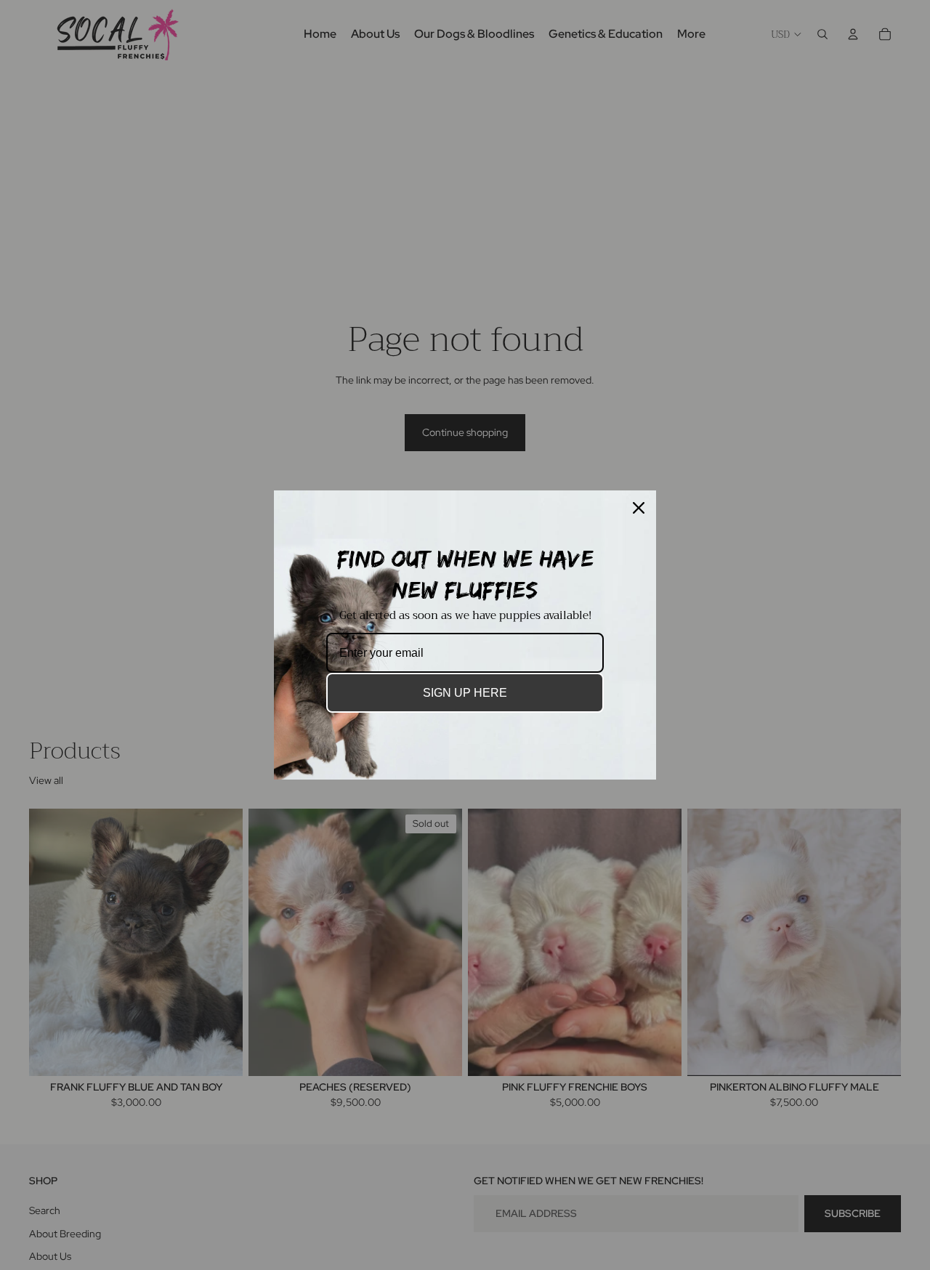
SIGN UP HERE (465, 693)
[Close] (638, 507)
